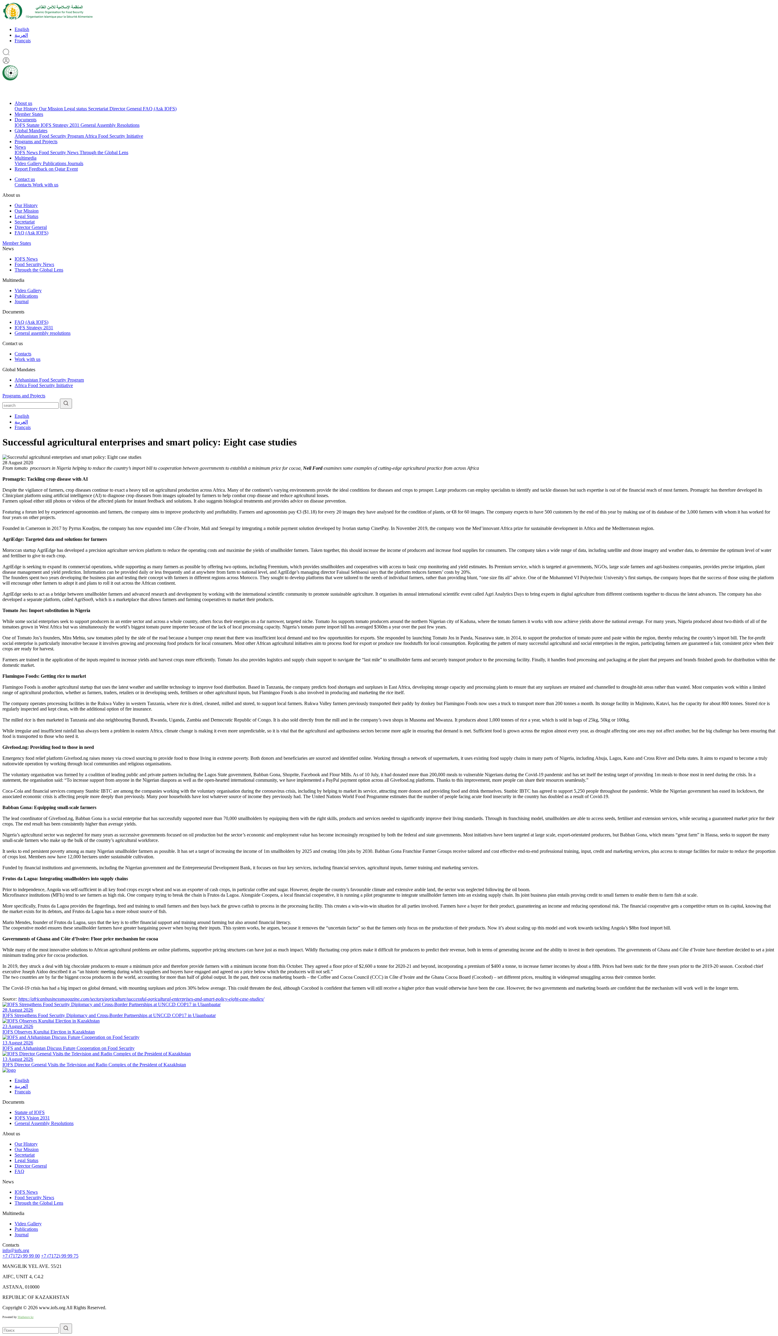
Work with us (45, 184)
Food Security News (59, 152)
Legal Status (26, 216)
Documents (25, 119)
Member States (29, 114)
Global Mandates (31, 130)
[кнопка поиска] (66, 404)
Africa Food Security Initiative (114, 136)
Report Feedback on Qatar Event (46, 168)
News (20, 147)
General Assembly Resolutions (110, 125)
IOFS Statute (28, 125)
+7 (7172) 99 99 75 (59, 1255)
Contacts (24, 184)
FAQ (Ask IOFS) (160, 108)
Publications (55, 163)
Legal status (76, 108)
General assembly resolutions (43, 333)
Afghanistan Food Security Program (50, 136)
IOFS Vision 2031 (32, 1117)
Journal (22, 301)
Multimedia (25, 158)
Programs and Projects (36, 141)
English (22, 29)
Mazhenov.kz (25, 1317)
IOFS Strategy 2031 (61, 125)
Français (23, 40)
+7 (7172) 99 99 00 (21, 1255)
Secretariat (98, 108)
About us (23, 103)
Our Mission (51, 108)
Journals (75, 163)
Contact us (25, 179)
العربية (21, 35)
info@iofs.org (15, 1250)
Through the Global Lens (104, 152)
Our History (27, 108)
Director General (126, 108)
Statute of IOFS (30, 1112)
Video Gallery (29, 163)
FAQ (19, 1171)
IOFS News (27, 152)
